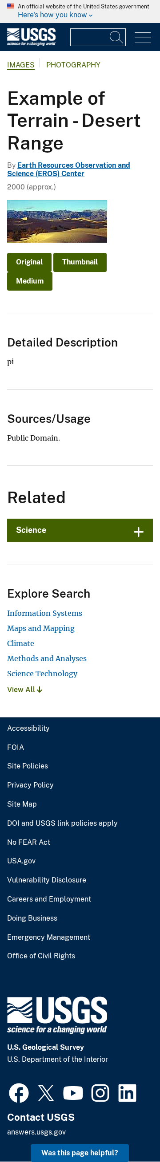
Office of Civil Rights (41, 956)
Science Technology (42, 673)
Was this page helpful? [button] (79, 1153)
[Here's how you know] (80, 11)
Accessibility (28, 729)
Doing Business (32, 918)
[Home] (31, 43)
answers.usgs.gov (36, 1132)
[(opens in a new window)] (19, 1092)
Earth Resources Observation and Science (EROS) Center (68, 169)
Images (21, 65)
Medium (30, 281)
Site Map (22, 804)
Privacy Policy (30, 785)
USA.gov (21, 861)
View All (22, 689)
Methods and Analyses (47, 658)
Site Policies (27, 766)
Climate (20, 643)
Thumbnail (80, 262)
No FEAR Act (28, 843)
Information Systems (44, 613)
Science (31, 530)
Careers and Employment (49, 899)
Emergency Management (48, 937)
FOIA (15, 748)
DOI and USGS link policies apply (62, 823)
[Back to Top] (127, 1129)
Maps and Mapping (41, 628)
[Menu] (143, 38)
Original (29, 262)
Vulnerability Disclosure (46, 880)
